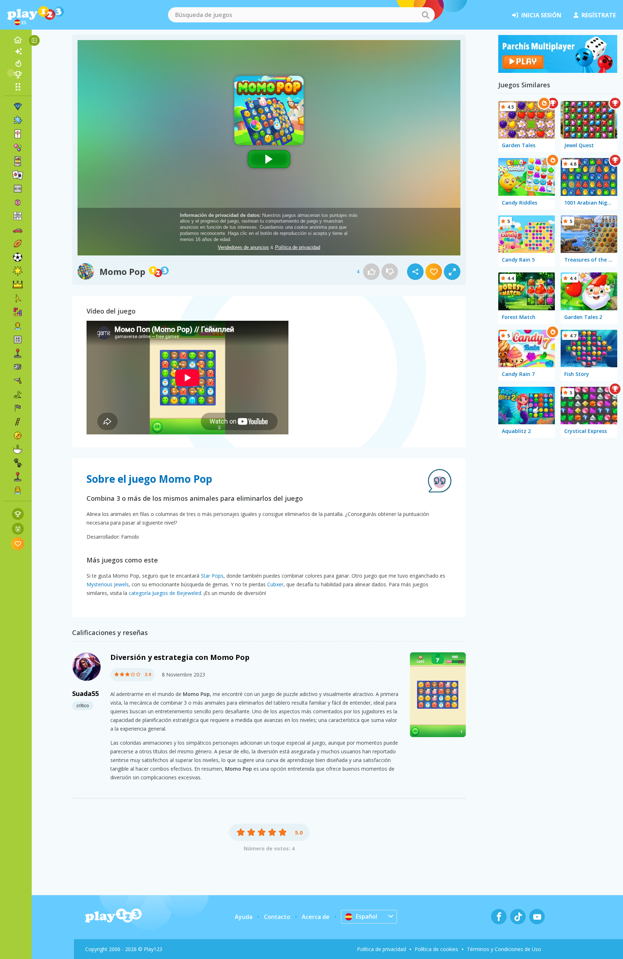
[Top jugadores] (18, 75)
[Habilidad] (18, 422)
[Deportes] (18, 243)
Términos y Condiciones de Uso (504, 949)
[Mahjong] (18, 134)
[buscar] (425, 14)
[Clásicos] (18, 394)
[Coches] (18, 230)
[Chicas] (18, 490)
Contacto (277, 917)
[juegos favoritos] (18, 543)
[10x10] (18, 189)
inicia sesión (541, 15)
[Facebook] (499, 916)
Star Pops (212, 575)
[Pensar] (18, 202)
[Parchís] (557, 71)
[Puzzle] (18, 120)
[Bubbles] (18, 147)
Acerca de (316, 917)
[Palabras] (18, 339)
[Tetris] (18, 312)
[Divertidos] (18, 271)
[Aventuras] (18, 435)
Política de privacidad (381, 949)
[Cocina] (18, 449)
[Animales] (18, 463)
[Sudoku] (18, 216)
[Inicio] (18, 40)
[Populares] (18, 63)
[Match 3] (18, 106)
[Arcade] (18, 353)
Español (366, 916)
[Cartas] (18, 161)
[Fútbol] (18, 257)
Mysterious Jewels (108, 584)
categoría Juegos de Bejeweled (165, 593)
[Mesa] (18, 367)
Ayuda (243, 917)
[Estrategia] (18, 285)
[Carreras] (18, 408)
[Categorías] (18, 86)
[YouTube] (537, 916)
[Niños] (18, 326)
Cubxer (275, 584)
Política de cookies (436, 949)
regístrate (599, 15)
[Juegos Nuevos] (18, 52)
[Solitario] (18, 175)
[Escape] (18, 298)
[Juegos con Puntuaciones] (18, 514)
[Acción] (18, 380)
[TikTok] (518, 916)
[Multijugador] (18, 476)
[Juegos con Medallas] (18, 529)
